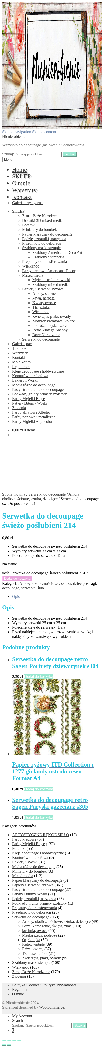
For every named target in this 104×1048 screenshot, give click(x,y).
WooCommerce (51, 1007)
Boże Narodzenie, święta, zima (47, 926)
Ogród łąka (31, 940)
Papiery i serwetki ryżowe (43, 289)
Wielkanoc (30, 266)
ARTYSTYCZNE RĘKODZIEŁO (40, 835)
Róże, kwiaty (32, 949)
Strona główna (13, 494)
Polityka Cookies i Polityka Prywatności (44, 985)
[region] (52, 466)
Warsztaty (24, 190)
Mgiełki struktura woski (51, 280)
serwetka (28, 588)
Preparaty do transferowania (44, 261)
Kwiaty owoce (44, 303)
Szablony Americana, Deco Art (57, 252)
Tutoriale (19, 348)
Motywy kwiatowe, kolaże (53, 321)
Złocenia (19, 408)
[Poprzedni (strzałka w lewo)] (4, 1045)
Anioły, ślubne (44, 293)
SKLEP (21, 176)
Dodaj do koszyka (17, 578)
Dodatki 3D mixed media (42, 220)
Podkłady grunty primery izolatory (39, 394)
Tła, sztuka (41, 307)
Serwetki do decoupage (41, 339)
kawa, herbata (43, 298)
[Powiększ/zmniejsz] (19, 1040)
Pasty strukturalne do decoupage (38, 389)
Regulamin (21, 366)
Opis (16, 596)
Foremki (29, 225)
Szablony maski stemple (41, 248)
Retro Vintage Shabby (50, 330)
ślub (40, 588)
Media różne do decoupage (33, 385)
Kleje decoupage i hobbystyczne (38, 371)
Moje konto (21, 362)
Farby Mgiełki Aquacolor (32, 421)
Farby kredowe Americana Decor (48, 271)
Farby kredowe (24, 839)
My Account (22, 1016)
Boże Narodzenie (46, 334)
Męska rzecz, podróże (39, 935)
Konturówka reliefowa (30, 376)
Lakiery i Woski (25, 380)
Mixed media (32, 275)
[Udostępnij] (9, 1040)
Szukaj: (8, 154)
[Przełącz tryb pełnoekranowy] (14, 1040)
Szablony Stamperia (48, 257)
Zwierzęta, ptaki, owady (51, 316)
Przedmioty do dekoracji (41, 243)
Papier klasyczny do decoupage (47, 234)
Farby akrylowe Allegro (31, 412)
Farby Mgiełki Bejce (28, 398)
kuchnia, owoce (34, 930)
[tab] (57, 596)
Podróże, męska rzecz (49, 325)
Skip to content (44, 132)
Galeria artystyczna (27, 203)
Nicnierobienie (13, 136)
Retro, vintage (33, 944)
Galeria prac (22, 344)
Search (17, 1020)
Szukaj (70, 154)
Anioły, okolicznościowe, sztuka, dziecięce (41, 496)
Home (19, 169)
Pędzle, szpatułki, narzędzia (44, 239)
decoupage (10, 588)
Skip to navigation (16, 132)
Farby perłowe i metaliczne (33, 417)
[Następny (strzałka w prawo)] (9, 1045)
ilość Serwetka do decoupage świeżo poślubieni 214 (43, 573)
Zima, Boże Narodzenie (41, 216)
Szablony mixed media (50, 284)
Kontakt (22, 197)
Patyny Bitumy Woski (29, 403)
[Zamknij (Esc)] (4, 1040)
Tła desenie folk (35, 953)
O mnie (21, 183)
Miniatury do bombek (39, 229)
